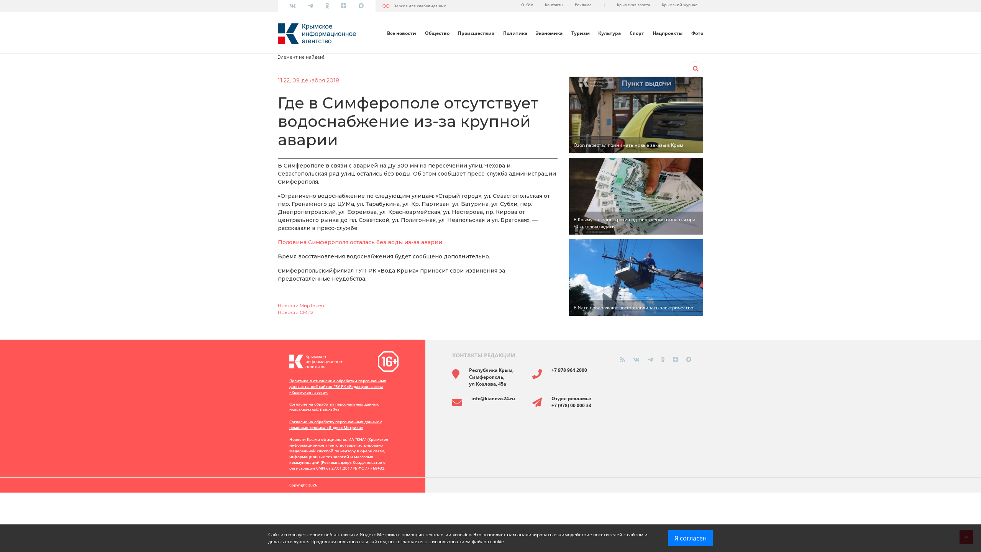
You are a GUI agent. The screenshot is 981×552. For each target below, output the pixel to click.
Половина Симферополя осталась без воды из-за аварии (360, 242)
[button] (695, 69)
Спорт (637, 33)
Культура (609, 33)
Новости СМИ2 (295, 312)
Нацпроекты (667, 33)
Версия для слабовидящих (420, 5)
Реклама (583, 4)
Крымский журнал (679, 4)
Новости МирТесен (301, 305)
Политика (515, 33)
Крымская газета (633, 4)
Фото (697, 33)
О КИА (527, 4)
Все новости (401, 33)
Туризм (580, 33)
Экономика (549, 33)
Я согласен (690, 538)
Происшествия (476, 33)
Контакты (554, 4)
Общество (437, 33)
